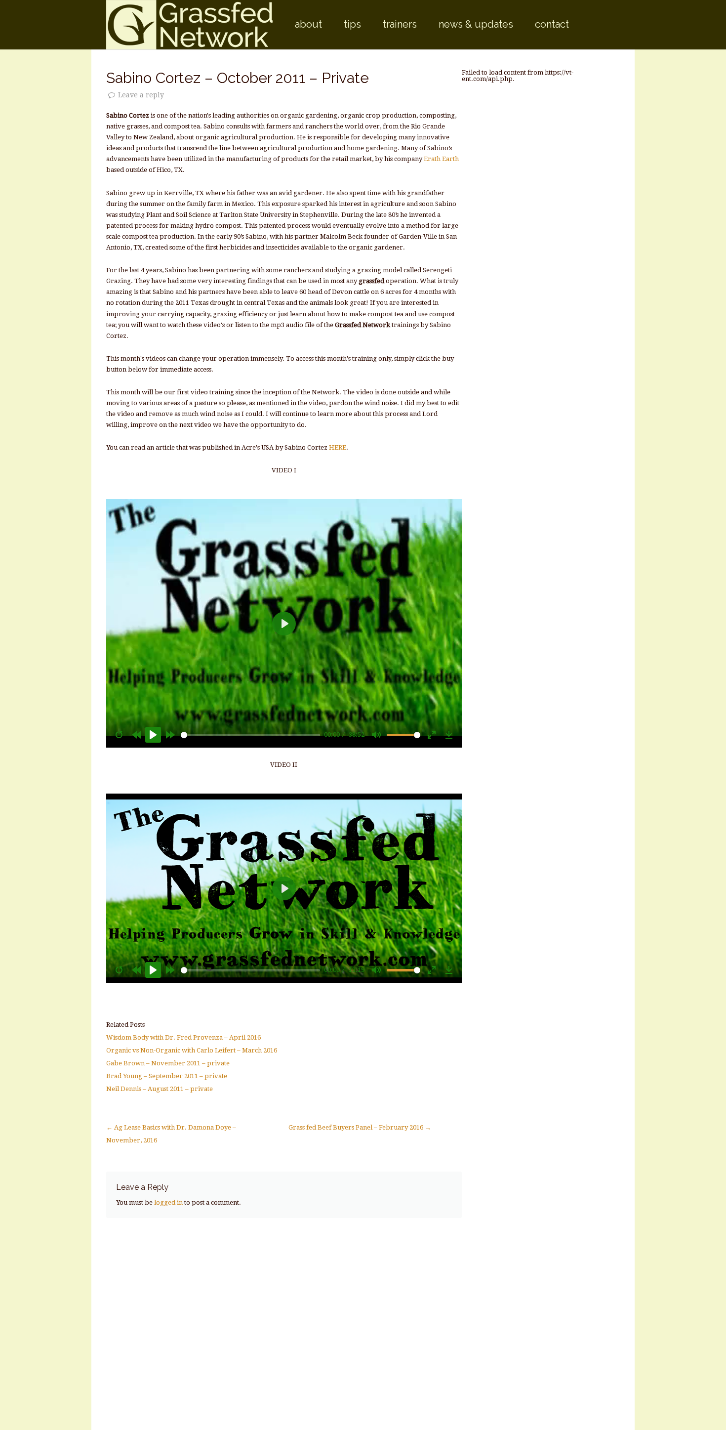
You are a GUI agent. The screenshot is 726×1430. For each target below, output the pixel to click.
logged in (168, 1202)
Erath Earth (441, 159)
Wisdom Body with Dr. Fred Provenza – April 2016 (183, 1037)
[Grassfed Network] (189, 24)
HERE (337, 447)
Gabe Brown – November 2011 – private (168, 1063)
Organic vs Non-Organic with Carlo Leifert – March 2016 (191, 1050)
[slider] (251, 735)
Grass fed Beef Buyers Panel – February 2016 (359, 1127)
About (308, 24)
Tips (352, 24)
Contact (552, 24)
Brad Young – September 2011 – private (166, 1076)
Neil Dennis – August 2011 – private (159, 1089)
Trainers (400, 24)
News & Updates (476, 24)
